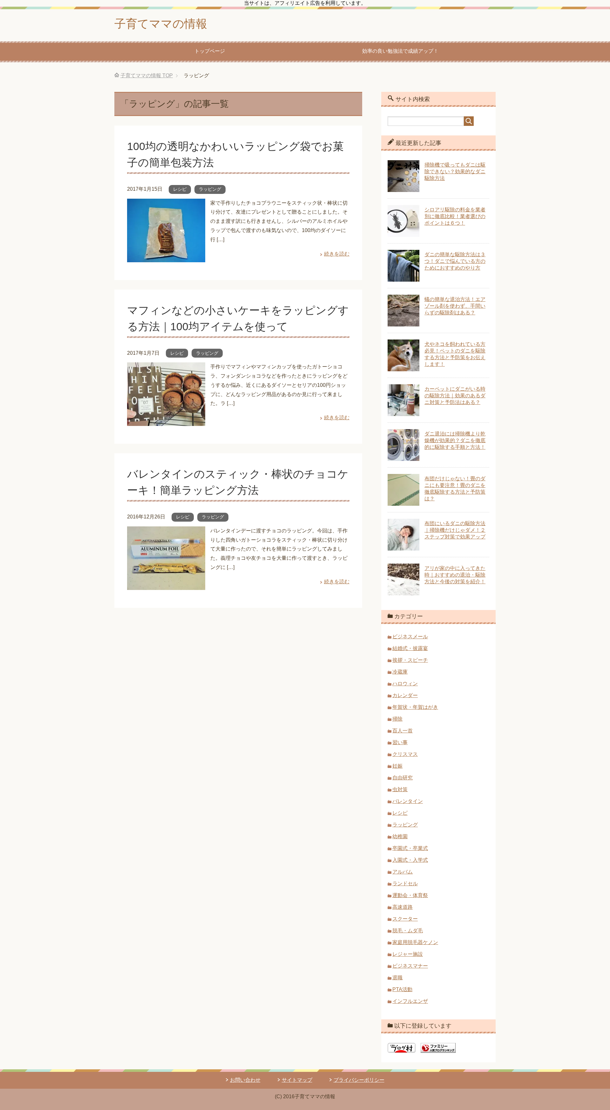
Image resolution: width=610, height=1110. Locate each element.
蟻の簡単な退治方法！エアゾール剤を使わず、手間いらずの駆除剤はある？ (454, 306)
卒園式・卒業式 (410, 848)
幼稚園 (400, 836)
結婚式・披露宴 (410, 648)
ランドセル (405, 883)
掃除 (397, 719)
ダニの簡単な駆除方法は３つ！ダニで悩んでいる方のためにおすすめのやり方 (454, 261)
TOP (146, 75)
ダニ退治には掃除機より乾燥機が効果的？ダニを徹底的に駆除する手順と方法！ (454, 440)
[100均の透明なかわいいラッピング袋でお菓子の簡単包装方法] (166, 257)
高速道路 (402, 907)
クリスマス (405, 754)
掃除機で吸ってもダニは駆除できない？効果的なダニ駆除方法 (454, 171)
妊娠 (397, 766)
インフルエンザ (410, 1001)
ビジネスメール (410, 636)
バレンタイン (407, 801)
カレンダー (405, 695)
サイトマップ (297, 1080)
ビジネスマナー (410, 966)
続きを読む (336, 254)
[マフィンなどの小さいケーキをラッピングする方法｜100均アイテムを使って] (166, 421)
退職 (397, 977)
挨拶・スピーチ (410, 660)
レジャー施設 (407, 954)
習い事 (400, 742)
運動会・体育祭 (410, 895)
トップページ (209, 51)
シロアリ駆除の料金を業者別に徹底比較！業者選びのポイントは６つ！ (454, 216)
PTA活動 (402, 989)
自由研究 (402, 777)
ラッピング (210, 189)
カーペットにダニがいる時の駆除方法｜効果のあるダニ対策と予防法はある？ (454, 395)
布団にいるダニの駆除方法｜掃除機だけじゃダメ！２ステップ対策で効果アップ (454, 530)
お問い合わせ (245, 1080)
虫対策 (400, 789)
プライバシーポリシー (359, 1080)
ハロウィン (405, 683)
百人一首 (402, 730)
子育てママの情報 (160, 23)
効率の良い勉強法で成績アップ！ (400, 51)
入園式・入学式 (410, 860)
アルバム (402, 871)
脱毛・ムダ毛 (407, 930)
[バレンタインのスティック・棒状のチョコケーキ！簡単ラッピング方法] (166, 585)
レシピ (179, 189)
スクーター (405, 919)
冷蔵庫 (400, 672)
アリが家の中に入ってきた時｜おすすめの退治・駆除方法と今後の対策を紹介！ (454, 574)
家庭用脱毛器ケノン (415, 942)
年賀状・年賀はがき (415, 707)
